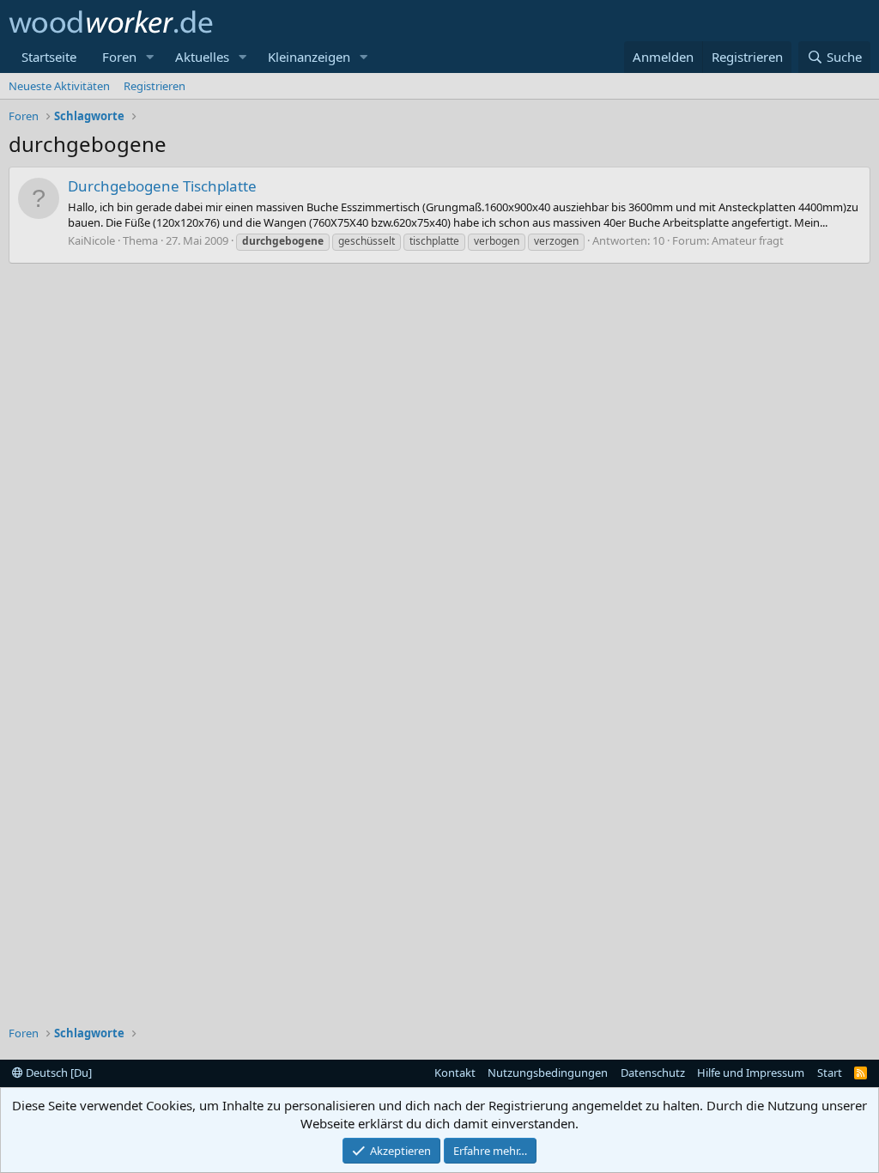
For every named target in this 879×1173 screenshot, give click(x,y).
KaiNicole (91, 240)
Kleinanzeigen (309, 56)
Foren (119, 56)
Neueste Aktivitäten (59, 86)
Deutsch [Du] (57, 1072)
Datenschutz (653, 1072)
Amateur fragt (748, 240)
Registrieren (154, 86)
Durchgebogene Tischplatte (162, 186)
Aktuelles (202, 56)
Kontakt (455, 1072)
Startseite (48, 56)
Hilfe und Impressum (750, 1072)
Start (829, 1072)
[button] (150, 57)
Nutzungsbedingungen (548, 1072)
